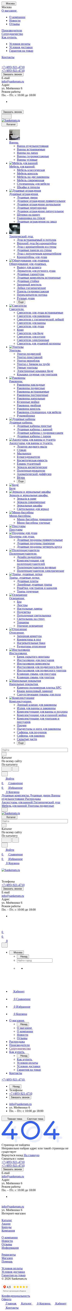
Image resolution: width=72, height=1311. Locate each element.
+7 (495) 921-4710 (13, 67)
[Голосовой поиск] (7, 768)
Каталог (7, 1220)
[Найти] (15, 768)
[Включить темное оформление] (7, 116)
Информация (10, 1247)
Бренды (7, 1227)
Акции (6, 1223)
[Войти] (3, 927)
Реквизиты (9, 1254)
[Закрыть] (5, 945)
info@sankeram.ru (13, 81)
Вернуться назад (12, 1155)
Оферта (6, 1299)
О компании (17, 17)
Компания (8, 1230)
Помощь (7, 1261)
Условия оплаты (19, 43)
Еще (21, 302)
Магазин (7, 1258)
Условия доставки (21, 47)
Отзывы (14, 24)
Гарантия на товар (21, 50)
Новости (15, 20)
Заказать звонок (12, 74)
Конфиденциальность (16, 1295)
